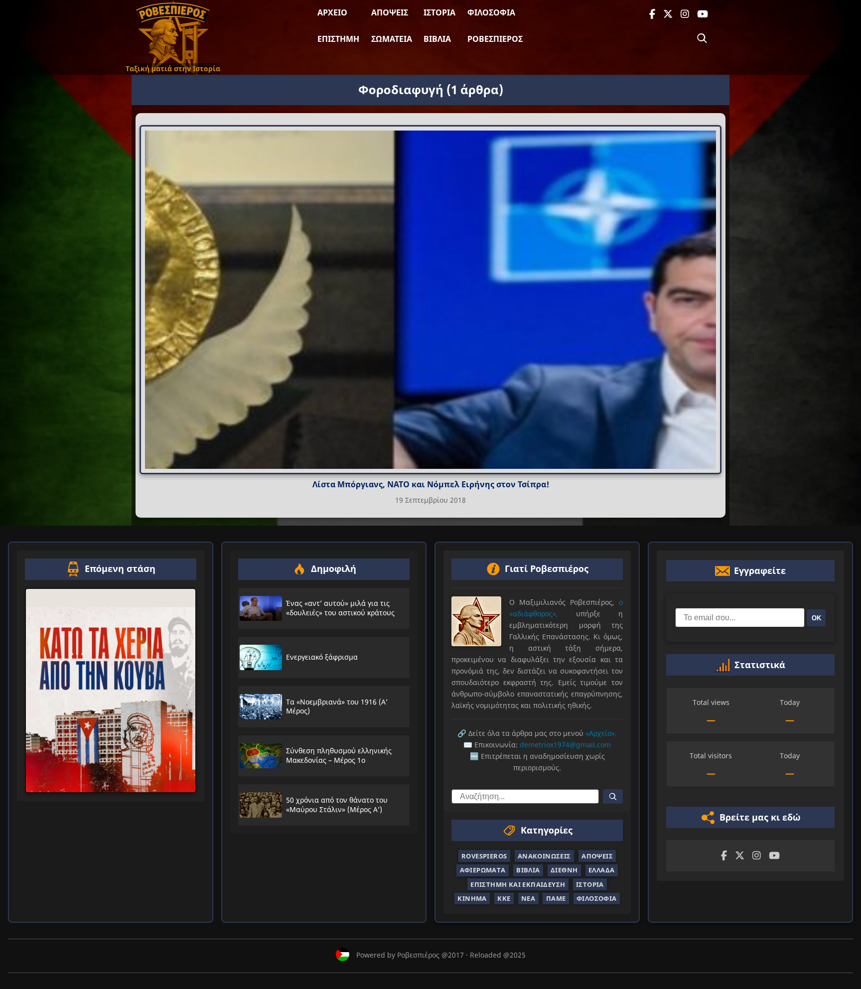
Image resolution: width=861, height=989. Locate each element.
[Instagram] (685, 14)
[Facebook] (652, 14)
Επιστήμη (338, 38)
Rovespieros (484, 855)
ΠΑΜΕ (556, 898)
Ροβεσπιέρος (495, 38)
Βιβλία (437, 38)
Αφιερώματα (483, 869)
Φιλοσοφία (491, 12)
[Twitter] (668, 14)
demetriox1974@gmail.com (565, 744)
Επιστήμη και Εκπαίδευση (517, 884)
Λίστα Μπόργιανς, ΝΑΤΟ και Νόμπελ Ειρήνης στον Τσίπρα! (430, 484)
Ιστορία (439, 12)
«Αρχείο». (601, 733)
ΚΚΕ (503, 898)
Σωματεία (391, 38)
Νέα (528, 898)
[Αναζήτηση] (702, 38)
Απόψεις (389, 12)
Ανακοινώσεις (544, 855)
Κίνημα (471, 898)
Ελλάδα (601, 869)
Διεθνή (564, 869)
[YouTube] (702, 14)
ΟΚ (816, 617)
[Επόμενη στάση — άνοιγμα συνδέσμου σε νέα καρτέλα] (110, 690)
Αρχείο (332, 12)
